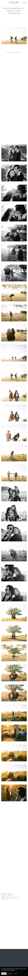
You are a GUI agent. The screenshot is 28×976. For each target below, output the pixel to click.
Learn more (12, 970)
